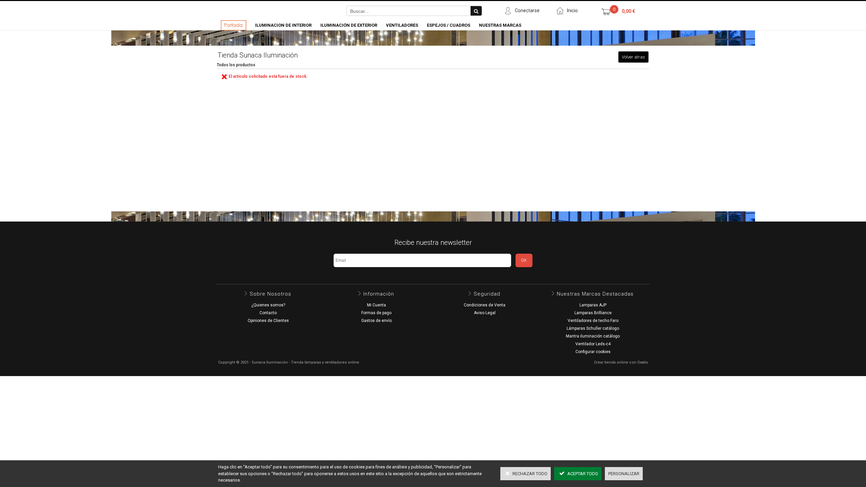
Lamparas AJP (593, 305)
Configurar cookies (593, 351)
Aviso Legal (485, 312)
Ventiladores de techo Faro (593, 320)
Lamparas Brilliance (593, 312)
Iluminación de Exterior (348, 25)
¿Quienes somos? (268, 305)
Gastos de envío (376, 320)
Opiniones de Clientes (268, 320)
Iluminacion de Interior (283, 25)
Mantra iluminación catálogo (593, 336)
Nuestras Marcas (500, 25)
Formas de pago (376, 312)
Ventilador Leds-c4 (593, 344)
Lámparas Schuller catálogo (593, 328)
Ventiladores (402, 25)
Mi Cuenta (376, 305)
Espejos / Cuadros (448, 25)
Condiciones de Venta (484, 305)
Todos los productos (236, 65)
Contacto (268, 312)
